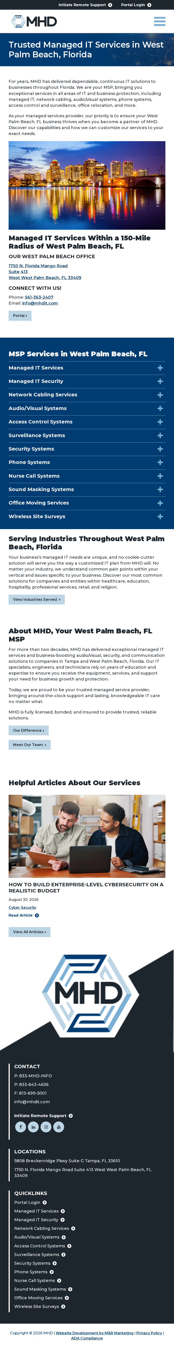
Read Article (21, 915)
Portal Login (133, 5)
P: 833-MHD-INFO (33, 1075)
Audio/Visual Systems (36, 1237)
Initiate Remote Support (82, 5)
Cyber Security (22, 907)
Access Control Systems (39, 1246)
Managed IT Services (36, 1211)
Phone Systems (30, 1271)
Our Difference (27, 730)
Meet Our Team (28, 745)
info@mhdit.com (40, 303)
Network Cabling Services (41, 1228)
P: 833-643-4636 (31, 1084)
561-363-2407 (39, 297)
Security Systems (32, 1263)
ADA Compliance (87, 1338)
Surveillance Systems (36, 1254)
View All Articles (28, 932)
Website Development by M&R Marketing (94, 1333)
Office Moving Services (38, 1297)
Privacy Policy (149, 1333)
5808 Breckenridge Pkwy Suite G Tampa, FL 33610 (73, 1161)
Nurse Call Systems (34, 1280)
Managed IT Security (36, 1219)
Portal (22, 317)
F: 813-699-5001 (30, 1093)
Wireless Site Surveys (36, 1306)
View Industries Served (35, 599)
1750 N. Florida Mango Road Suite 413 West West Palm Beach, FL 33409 (83, 1173)
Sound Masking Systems (40, 1289)
